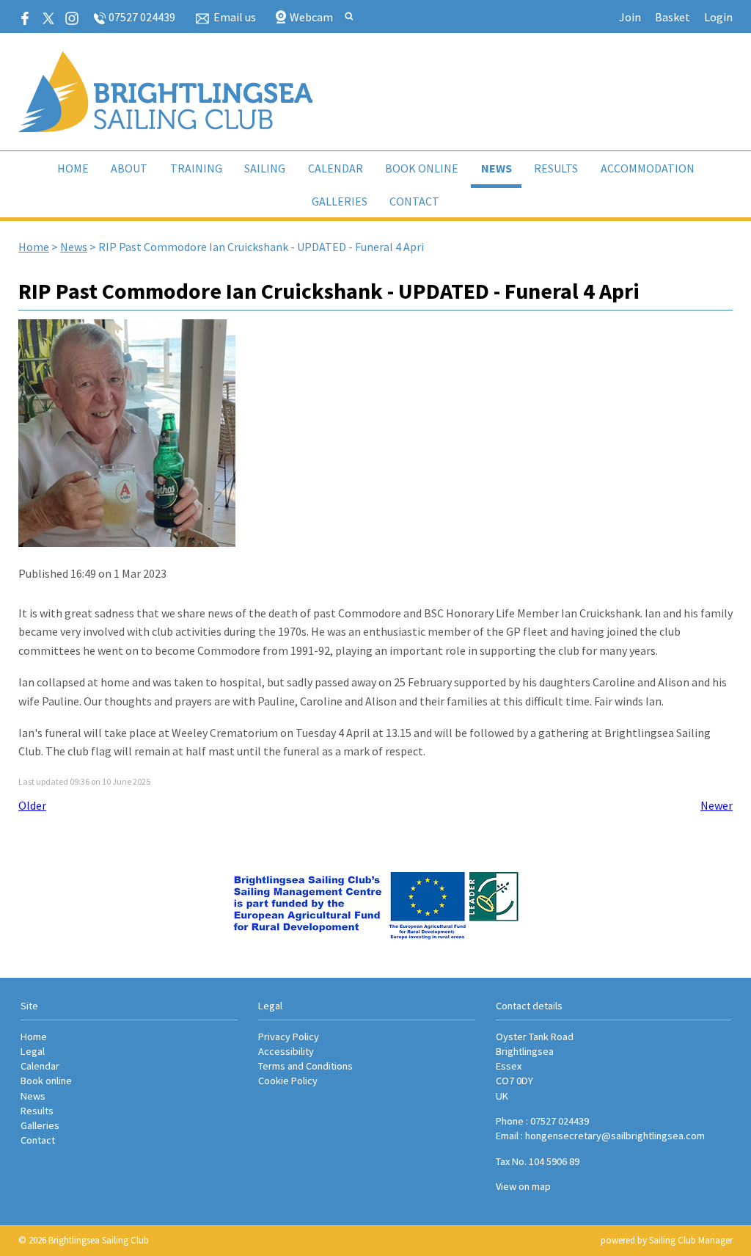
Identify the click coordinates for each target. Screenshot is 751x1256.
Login (718, 17)
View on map (523, 1186)
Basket (672, 17)
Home (73, 168)
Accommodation (648, 168)
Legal (33, 1051)
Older (32, 805)
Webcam (311, 17)
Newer (716, 805)
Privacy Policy (288, 1036)
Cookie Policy (288, 1080)
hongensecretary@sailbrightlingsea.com (615, 1135)
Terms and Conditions (305, 1065)
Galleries (339, 201)
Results (556, 168)
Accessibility (286, 1051)
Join (630, 17)
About (129, 168)
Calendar (335, 168)
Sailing (264, 168)
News (496, 168)
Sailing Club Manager (691, 1240)
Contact (414, 201)
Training (196, 168)
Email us (234, 17)
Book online (421, 168)
